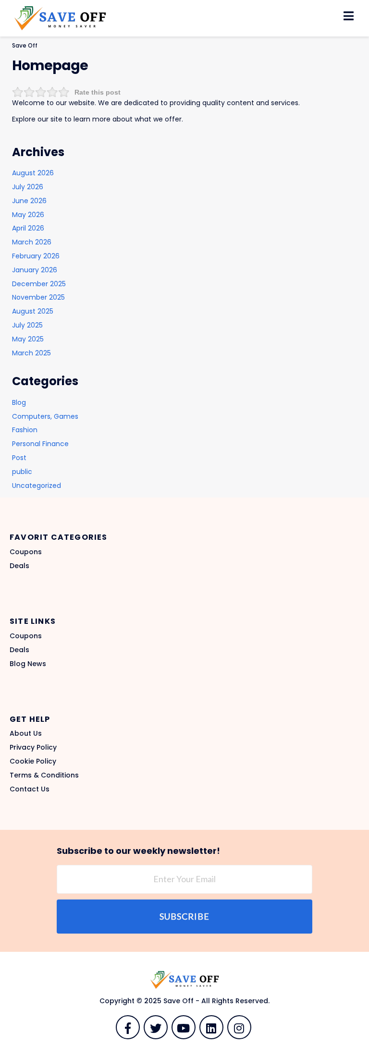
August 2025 (32, 311)
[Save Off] (60, 18)
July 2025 (27, 325)
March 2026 (31, 242)
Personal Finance (40, 444)
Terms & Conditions (44, 775)
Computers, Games (45, 416)
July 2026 (27, 187)
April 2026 (28, 228)
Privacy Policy (33, 747)
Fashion (24, 430)
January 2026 (34, 270)
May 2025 (28, 339)
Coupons (26, 552)
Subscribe (184, 916)
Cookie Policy (33, 761)
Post (19, 457)
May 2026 (28, 214)
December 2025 (39, 284)
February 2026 (36, 256)
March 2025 (31, 353)
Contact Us (29, 789)
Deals (19, 566)
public (22, 471)
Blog (19, 402)
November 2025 (38, 297)
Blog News (28, 663)
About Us (26, 733)
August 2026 (33, 173)
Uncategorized (36, 485)
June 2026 (29, 201)
